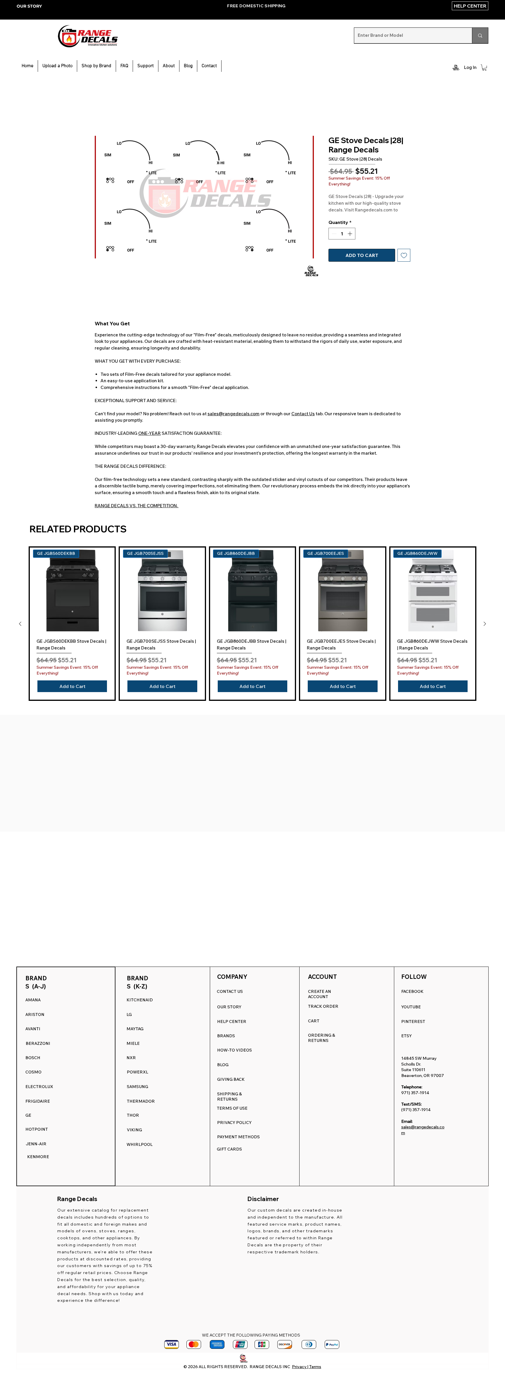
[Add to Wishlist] (403, 262)
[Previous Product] (20, 624)
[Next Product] (484, 624)
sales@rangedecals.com (233, 414)
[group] (252, 624)
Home (101, 115)
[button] (145, 66)
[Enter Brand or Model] (480, 35)
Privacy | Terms (306, 1366)
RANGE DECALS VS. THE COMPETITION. (137, 506)
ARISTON (34, 1014)
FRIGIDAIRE (37, 1101)
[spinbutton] (342, 240)
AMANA (33, 999)
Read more (339, 217)
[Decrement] (333, 240)
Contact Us (303, 414)
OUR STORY (29, 6)
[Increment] (350, 240)
